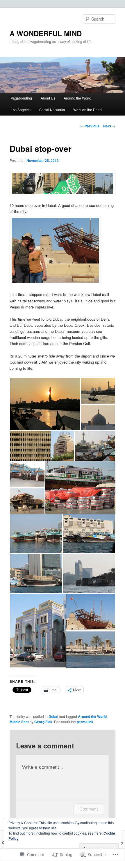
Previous (89, 126)
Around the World (77, 97)
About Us (48, 97)
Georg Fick (43, 721)
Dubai (53, 716)
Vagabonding (21, 97)
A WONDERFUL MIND (46, 33)
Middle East (19, 721)
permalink (85, 721)
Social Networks (52, 109)
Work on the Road (87, 109)
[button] (45, 404)
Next (109, 126)
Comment (89, 808)
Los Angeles (21, 109)
